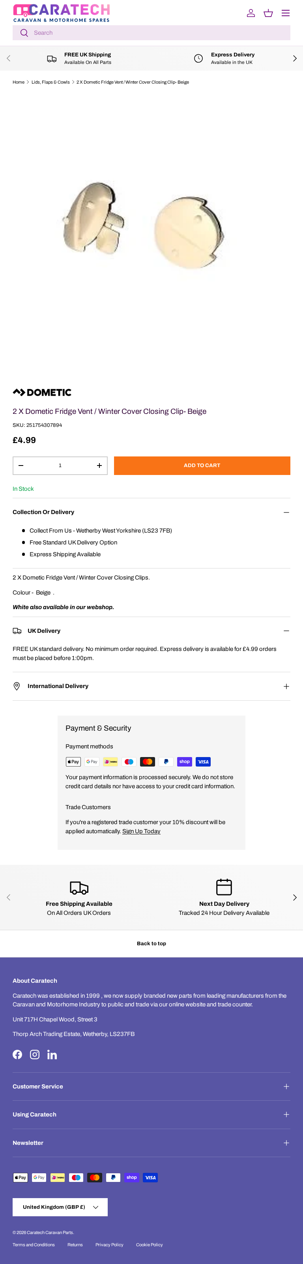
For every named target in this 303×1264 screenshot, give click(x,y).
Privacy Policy (109, 1244)
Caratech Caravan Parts (50, 1232)
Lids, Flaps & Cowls (51, 82)
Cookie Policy (149, 1244)
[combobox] (151, 32)
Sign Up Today (141, 831)
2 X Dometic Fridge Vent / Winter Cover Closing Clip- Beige (133, 82)
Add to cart (202, 465)
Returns (75, 1244)
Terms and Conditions (34, 1244)
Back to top (151, 943)
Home (18, 82)
